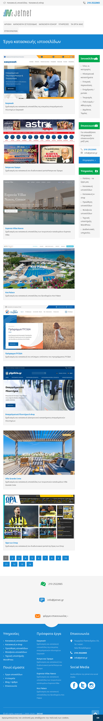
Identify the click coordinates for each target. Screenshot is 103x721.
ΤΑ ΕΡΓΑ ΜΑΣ (77, 24)
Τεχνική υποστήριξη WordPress (86, 221)
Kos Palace (10, 292)
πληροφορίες (88, 160)
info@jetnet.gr (90, 153)
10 (65, 558)
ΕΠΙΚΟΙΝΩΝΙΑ (11, 31)
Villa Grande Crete (13, 478)
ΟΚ (98, 717)
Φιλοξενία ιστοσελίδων (16, 652)
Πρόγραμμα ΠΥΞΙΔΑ (13, 353)
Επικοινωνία (11, 685)
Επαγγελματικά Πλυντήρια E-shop (20, 414)
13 (22, 564)
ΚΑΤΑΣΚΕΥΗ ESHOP (48, 24)
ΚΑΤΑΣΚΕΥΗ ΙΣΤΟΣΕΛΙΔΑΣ (25, 24)
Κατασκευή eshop (36, 3)
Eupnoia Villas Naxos (14, 228)
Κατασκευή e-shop (13, 644)
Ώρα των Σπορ (11, 543)
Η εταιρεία (10, 678)
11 (6, 564)
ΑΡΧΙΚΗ (7, 24)
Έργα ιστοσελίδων (13, 674)
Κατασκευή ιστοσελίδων (16, 640)
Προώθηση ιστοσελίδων (16, 648)
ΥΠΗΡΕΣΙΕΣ (63, 24)
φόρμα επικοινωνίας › (55, 615)
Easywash (9, 103)
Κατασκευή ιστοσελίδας (17, 3)
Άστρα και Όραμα (12, 167)
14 (30, 564)
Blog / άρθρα (11, 682)
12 (14, 564)
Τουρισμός (87, 97)
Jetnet (40, 713)
